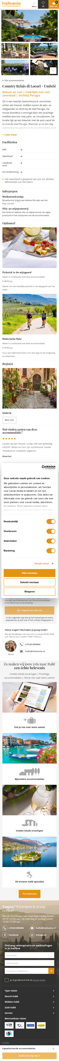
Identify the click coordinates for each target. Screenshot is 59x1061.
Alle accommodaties (14, 80)
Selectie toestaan (29, 582)
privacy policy (39, 980)
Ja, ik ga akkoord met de (27, 980)
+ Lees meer (9, 134)
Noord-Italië (11, 996)
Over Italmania (29, 894)
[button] (43, 4)
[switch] (50, 531)
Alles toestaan (29, 573)
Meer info (9, 420)
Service (8, 1013)
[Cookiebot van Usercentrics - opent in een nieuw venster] (42, 467)
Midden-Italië (12, 1002)
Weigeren (29, 591)
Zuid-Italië (10, 1007)
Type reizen (11, 990)
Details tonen (42, 563)
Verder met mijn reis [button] (28, 1056)
